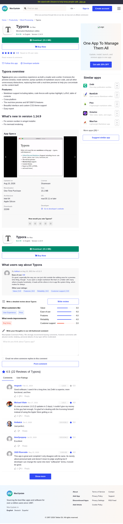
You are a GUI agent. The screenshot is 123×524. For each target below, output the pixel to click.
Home (4, 20)
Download (41, 40)
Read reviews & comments (12, 57)
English (10, 510)
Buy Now (42, 47)
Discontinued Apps (81, 500)
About (75, 492)
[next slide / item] (75, 156)
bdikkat (17, 271)
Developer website (31, 63)
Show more (40, 476)
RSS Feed (112, 500)
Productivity (13, 20)
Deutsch (17, 510)
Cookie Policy (97, 505)
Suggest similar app (101, 137)
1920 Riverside (21, 452)
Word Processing (26, 20)
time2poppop (20, 437)
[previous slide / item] (5, 156)
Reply (27, 396)
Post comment (40, 364)
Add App (76, 496)
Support (111, 496)
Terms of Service (98, 492)
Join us (82, 1)
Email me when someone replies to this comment (26, 359)
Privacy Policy (97, 496)
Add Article (77, 505)
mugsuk (18, 385)
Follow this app (11, 63)
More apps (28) (90, 130)
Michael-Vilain (20, 402)
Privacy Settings (98, 500)
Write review (63, 301)
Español (25, 510)
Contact (111, 492)
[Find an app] (25, 8)
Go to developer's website (54, 209)
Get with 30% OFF (101, 64)
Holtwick (18, 422)
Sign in (86, 8)
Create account (102, 8)
